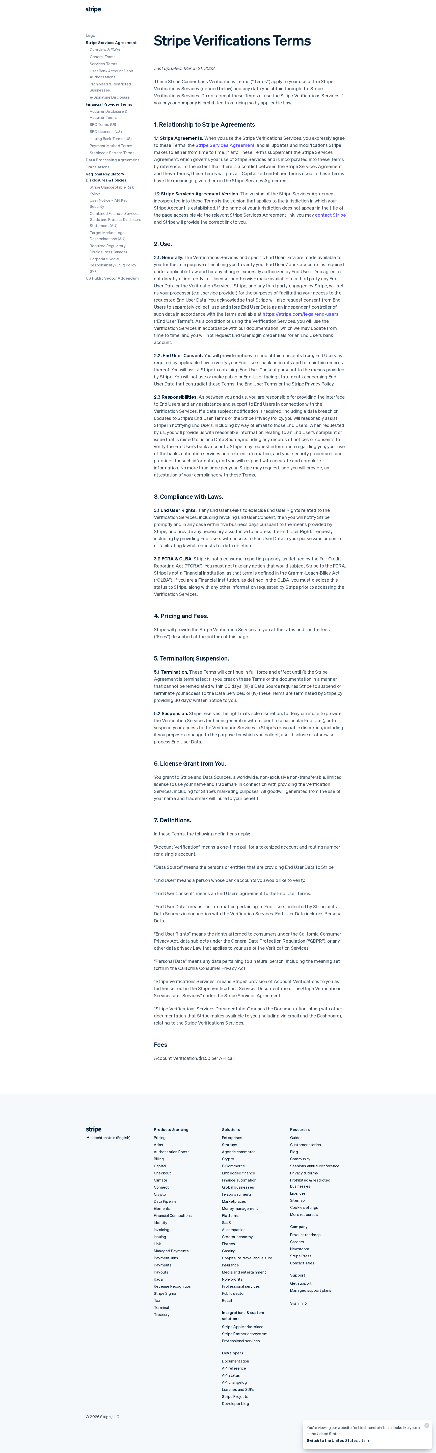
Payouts (161, 1272)
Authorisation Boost (171, 1151)
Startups (229, 1144)
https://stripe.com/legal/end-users (301, 314)
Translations (98, 166)
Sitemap (297, 1200)
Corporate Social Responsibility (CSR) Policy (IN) (113, 265)
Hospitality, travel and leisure (247, 1257)
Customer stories (305, 1144)
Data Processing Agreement (112, 159)
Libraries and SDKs (238, 1389)
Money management (240, 1208)
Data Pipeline (165, 1201)
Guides (296, 1137)
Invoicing (161, 1229)
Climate (160, 1180)
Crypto (160, 1194)
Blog (294, 1151)
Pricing (160, 1137)
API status (231, 1375)
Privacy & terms (304, 1172)
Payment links (166, 1257)
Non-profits (232, 1279)
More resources (304, 1214)
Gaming (228, 1250)
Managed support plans (310, 1290)
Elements (162, 1208)
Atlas (158, 1144)
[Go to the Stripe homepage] (91, 1129)
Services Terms (103, 63)
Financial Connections (173, 1215)
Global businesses (238, 1187)
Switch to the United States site (336, 1440)
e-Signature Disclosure (110, 97)
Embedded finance (238, 1172)
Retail (227, 1300)
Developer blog (235, 1403)
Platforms (230, 1215)
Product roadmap (305, 1234)
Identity (161, 1222)
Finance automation (239, 1180)
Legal (91, 35)
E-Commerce (233, 1165)
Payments (163, 1264)
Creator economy (237, 1236)
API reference (234, 1368)
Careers (297, 1241)
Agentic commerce (239, 1151)
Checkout (162, 1172)
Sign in (296, 1303)
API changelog (234, 1382)
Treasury (162, 1314)
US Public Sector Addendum (112, 278)
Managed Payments (171, 1250)
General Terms (103, 56)
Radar (159, 1279)
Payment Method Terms (111, 145)
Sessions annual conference (314, 1165)
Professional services (241, 1286)
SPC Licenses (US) (106, 131)
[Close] (426, 1426)
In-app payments (237, 1194)
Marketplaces (234, 1201)
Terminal (161, 1307)
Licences (298, 1193)
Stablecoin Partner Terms (112, 152)
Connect (161, 1187)
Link (157, 1243)
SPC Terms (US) (104, 124)
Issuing (160, 1236)
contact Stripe (330, 215)
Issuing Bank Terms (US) (111, 138)
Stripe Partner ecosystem (244, 1333)
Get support (301, 1283)
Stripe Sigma (165, 1293)
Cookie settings (304, 1207)
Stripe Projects (235, 1396)
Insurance (230, 1264)
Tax (157, 1300)
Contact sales (302, 1262)
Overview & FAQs (105, 49)
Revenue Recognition (172, 1286)
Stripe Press (301, 1255)
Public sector (233, 1293)
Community (300, 1158)
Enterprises (232, 1137)
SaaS (226, 1222)
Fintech (228, 1243)
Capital (160, 1165)
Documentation (235, 1361)
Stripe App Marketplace (242, 1326)
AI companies (234, 1229)
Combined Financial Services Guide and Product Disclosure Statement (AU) (116, 219)
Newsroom (299, 1248)
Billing (159, 1158)
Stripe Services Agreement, (226, 145)
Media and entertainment (244, 1272)
